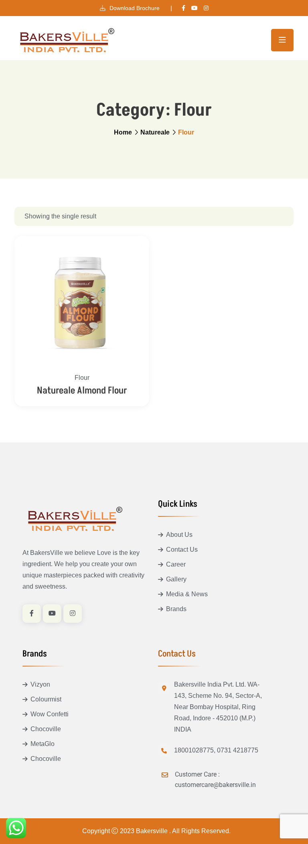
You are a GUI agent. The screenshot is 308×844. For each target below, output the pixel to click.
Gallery (176, 579)
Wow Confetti (49, 714)
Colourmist (45, 699)
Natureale (155, 132)
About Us (179, 534)
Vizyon (40, 684)
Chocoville (45, 729)
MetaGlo (42, 743)
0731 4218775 (237, 750)
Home (123, 132)
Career (176, 564)
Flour (82, 377)
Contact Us (182, 549)
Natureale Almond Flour (82, 390)
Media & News (187, 594)
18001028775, (194, 750)
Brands (176, 608)
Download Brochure (134, 8)
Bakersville (152, 831)
